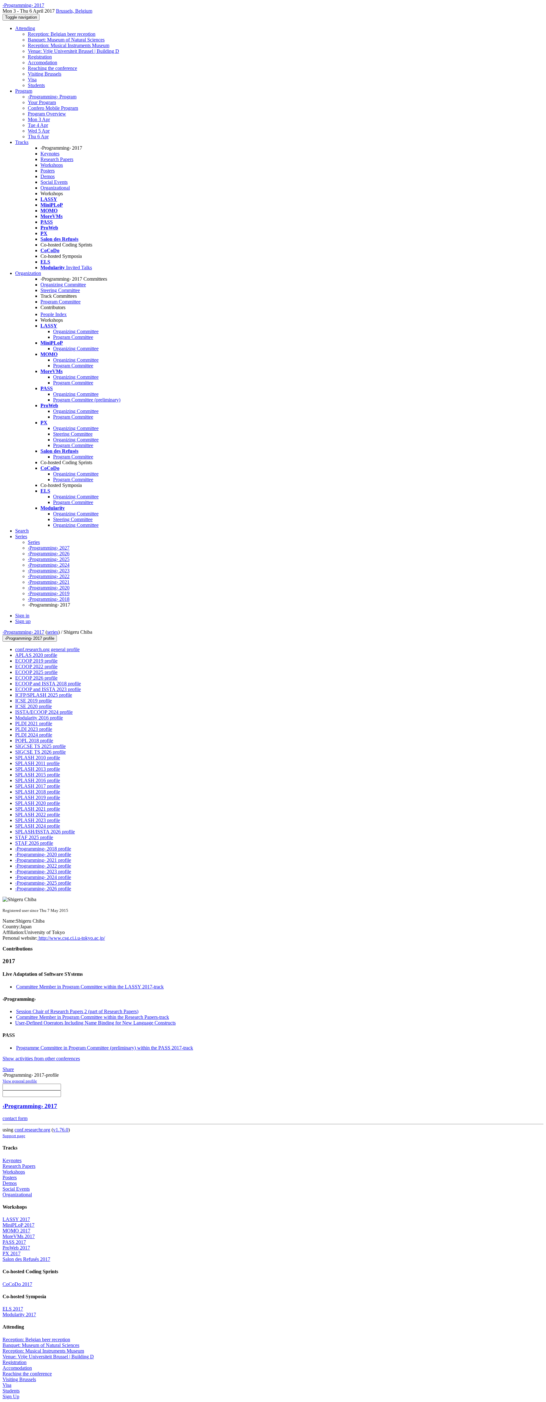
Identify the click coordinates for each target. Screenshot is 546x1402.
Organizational (55, 187)
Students (36, 85)
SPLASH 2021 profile (37, 809)
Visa (32, 79)
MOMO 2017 (16, 1230)
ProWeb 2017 (16, 1247)
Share (8, 1069)
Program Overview (47, 113)
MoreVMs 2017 (19, 1236)
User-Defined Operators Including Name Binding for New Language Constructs (95, 1022)
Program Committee (60, 301)
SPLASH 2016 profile (37, 780)
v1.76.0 (60, 1129)
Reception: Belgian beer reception (61, 34)
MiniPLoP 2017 (18, 1225)
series (52, 632)
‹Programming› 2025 (49, 559)
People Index (53, 314)
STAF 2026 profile (34, 843)
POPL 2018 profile (34, 740)
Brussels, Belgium (74, 11)
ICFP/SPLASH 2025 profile (43, 695)
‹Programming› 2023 (49, 570)
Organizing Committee (63, 284)
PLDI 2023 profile (33, 729)
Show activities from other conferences (41, 1058)
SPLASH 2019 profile (37, 797)
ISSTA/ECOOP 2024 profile (44, 712)
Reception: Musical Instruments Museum (68, 45)
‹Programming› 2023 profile (43, 871)
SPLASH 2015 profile (37, 774)
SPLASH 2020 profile (37, 803)
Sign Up (11, 1396)
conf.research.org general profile (47, 649)
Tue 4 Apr (38, 125)
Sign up (23, 621)
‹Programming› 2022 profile (43, 866)
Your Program (42, 102)
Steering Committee (60, 290)
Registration (40, 56)
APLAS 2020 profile (36, 655)
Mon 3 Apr (39, 119)
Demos (47, 176)
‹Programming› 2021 (49, 582)
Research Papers (56, 159)
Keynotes (49, 153)
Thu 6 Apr (38, 136)
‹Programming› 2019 (49, 593)
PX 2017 (12, 1253)
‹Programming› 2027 (49, 548)
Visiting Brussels (44, 74)
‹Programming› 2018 (49, 599)
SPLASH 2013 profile (37, 769)
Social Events (54, 182)
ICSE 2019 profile (33, 700)
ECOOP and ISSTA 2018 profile (48, 683)
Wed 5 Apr (39, 131)
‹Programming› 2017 (23, 632)
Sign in (22, 615)
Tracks (21, 142)
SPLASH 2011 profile (37, 763)
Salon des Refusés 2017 (26, 1259)
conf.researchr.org (32, 1129)
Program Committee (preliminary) (86, 399)
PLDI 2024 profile (33, 735)
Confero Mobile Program (53, 108)
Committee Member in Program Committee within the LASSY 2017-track (90, 986)
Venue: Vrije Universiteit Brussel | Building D (73, 51)
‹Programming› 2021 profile (43, 860)
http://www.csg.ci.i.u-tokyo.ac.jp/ (71, 938)
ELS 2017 (13, 1309)
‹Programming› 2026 (49, 553)
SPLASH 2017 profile (37, 786)
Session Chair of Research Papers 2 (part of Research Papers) (77, 1011)
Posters (47, 170)
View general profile (20, 1081)
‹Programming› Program (52, 96)
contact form (15, 1118)
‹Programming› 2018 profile (43, 848)
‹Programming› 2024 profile (43, 877)
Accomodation (42, 62)
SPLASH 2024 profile (37, 826)
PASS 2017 (14, 1242)
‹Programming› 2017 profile (29, 638)
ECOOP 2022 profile (36, 666)
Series (34, 542)
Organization (28, 273)
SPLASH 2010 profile (37, 757)
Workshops (51, 165)
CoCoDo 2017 (17, 1284)
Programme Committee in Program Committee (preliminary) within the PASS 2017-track (104, 1047)
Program (23, 91)
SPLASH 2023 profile (37, 820)
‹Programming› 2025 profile (43, 883)
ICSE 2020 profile (33, 706)
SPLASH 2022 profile (37, 814)
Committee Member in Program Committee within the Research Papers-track (92, 1017)
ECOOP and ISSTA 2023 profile (48, 689)
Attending (25, 28)
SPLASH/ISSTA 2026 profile (45, 831)
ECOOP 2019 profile (36, 661)
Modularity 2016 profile (39, 717)
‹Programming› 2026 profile (43, 888)
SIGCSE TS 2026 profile (40, 752)
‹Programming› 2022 (49, 576)
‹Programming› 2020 (49, 587)
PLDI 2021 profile (33, 723)
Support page (14, 1135)
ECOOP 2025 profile (36, 672)
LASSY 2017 (16, 1219)
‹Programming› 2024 (49, 565)
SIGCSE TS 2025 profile (40, 746)
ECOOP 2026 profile (36, 678)
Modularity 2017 (19, 1314)
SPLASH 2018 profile (37, 791)
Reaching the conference (52, 68)
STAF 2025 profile (34, 837)
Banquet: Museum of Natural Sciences (66, 39)
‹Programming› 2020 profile (43, 854)
